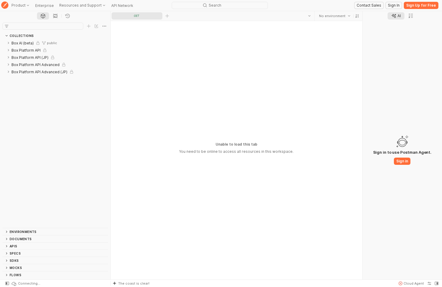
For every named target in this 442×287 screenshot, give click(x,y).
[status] (25, 283)
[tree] (55, 133)
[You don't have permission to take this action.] (167, 16)
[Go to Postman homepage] (4, 6)
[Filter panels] (6, 26)
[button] (357, 16)
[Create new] (88, 26)
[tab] (43, 16)
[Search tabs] (309, 16)
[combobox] (334, 16)
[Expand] (8, 43)
